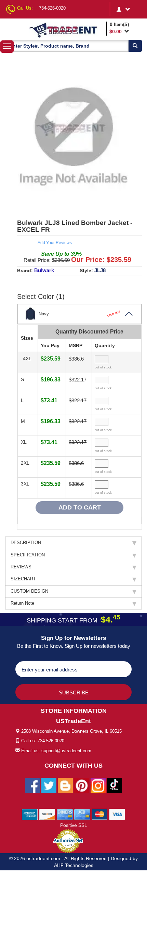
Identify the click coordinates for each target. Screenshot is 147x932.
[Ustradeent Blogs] (65, 785)
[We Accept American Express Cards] (30, 814)
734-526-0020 (52, 8)
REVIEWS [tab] (21, 566)
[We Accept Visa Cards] (117, 814)
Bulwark (44, 270)
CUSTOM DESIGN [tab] (29, 591)
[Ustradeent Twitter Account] (48, 785)
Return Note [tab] (22, 603)
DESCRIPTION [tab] (26, 542)
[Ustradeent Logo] (66, 30)
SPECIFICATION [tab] (28, 554)
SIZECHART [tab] (23, 578)
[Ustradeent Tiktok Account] (114, 785)
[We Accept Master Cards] (100, 814)
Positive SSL (73, 825)
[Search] (135, 46)
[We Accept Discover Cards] (47, 814)
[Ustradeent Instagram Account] (98, 785)
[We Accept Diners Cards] (65, 814)
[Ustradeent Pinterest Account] (81, 785)
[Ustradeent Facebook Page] (32, 785)
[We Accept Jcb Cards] (82, 814)
